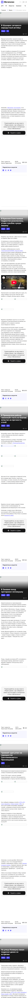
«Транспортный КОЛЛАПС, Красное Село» (12, 250)
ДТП (2, 5)
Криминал (18, 5)
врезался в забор (9, 515)
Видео (10, 10)
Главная (3, 10)
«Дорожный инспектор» (18, 443)
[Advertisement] (14, 146)
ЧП (6, 5)
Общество (11, 5)
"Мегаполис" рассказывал (14, 107)
